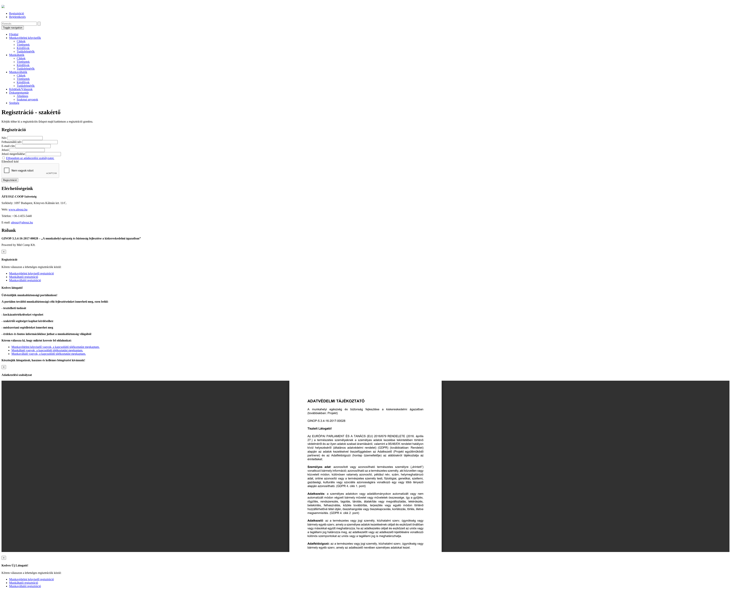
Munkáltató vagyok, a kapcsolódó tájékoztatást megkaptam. (47, 350)
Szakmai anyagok (27, 99)
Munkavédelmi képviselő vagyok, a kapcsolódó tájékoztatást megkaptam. (55, 347)
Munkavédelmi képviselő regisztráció (31, 273)
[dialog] (365, 266)
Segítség (14, 102)
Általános (22, 96)
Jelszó (5, 150)
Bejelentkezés (17, 16)
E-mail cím (8, 146)
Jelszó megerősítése (13, 154)
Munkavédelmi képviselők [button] (25, 37)
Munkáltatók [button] (16, 55)
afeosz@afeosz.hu (22, 222)
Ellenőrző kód (10, 161)
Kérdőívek (23, 48)
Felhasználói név (12, 142)
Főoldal (13, 34)
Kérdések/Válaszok (21, 89)
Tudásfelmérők (26, 51)
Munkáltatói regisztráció (23, 276)
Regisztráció (16, 13)
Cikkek (21, 41)
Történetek (23, 44)
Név (4, 138)
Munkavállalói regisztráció (25, 280)
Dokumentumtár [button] (19, 92)
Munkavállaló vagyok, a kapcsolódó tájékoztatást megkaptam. (48, 353)
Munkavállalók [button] (18, 72)
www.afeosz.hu (18, 209)
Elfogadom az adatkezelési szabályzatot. (30, 158)
